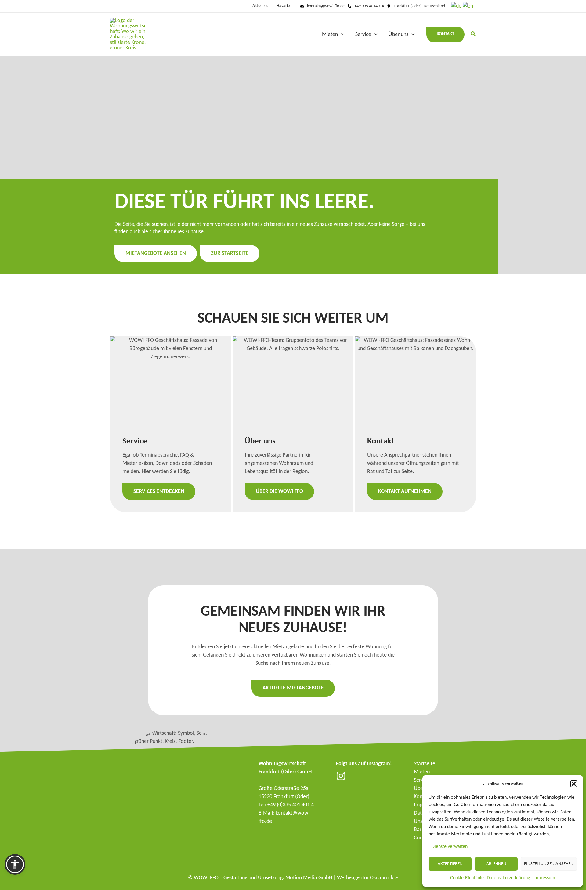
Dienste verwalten (450, 846)
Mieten (422, 772)
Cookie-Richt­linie (467, 878)
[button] (574, 784)
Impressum (544, 878)
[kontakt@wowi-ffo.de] (322, 6)
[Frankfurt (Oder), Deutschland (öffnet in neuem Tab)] (416, 6)
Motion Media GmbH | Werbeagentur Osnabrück (341, 878)
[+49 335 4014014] (366, 6)
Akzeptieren (450, 864)
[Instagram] (341, 776)
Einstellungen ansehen (548, 864)
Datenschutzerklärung (508, 878)
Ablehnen (496, 864)
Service (422, 780)
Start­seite (424, 764)
